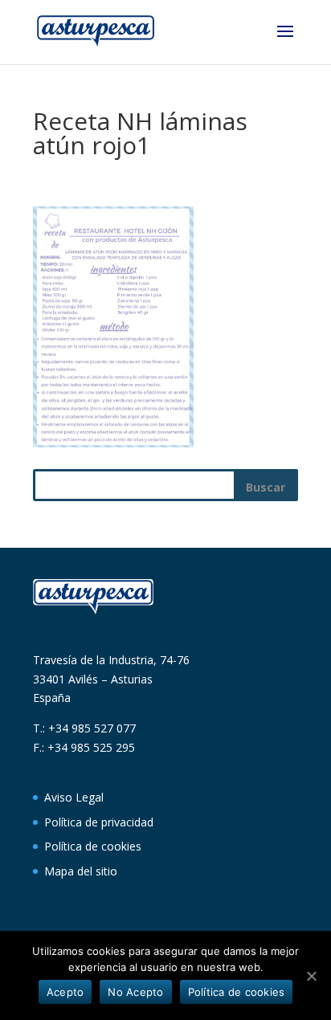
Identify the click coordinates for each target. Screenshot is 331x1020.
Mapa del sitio (80, 871)
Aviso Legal (74, 797)
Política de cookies (92, 846)
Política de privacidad (98, 822)
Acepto (65, 991)
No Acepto (135, 991)
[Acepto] (311, 976)
